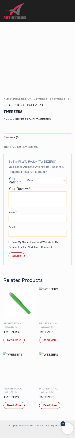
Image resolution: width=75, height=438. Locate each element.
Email (12, 227)
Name (13, 212)
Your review (19, 189)
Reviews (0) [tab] (11, 137)
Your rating (15, 180)
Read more (14, 339)
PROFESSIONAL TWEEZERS (32, 98)
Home (7, 98)
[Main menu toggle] (68, 11)
